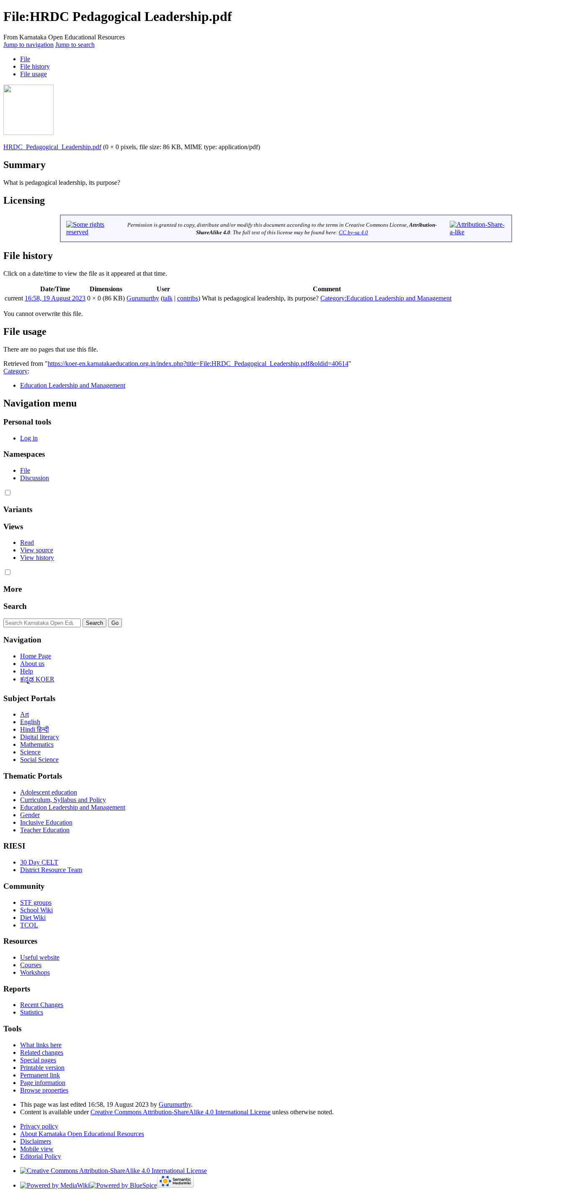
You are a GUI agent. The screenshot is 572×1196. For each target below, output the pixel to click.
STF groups (36, 902)
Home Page (35, 656)
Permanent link (40, 1075)
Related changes (41, 1052)
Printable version (42, 1067)
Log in (29, 438)
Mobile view (37, 1148)
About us (32, 663)
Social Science (39, 759)
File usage (33, 74)
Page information (42, 1082)
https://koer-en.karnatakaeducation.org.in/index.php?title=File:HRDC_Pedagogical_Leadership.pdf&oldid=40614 (198, 363)
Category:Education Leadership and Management (385, 298)
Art (24, 714)
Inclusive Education (46, 822)
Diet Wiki (33, 917)
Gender (30, 814)
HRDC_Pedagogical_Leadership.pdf (52, 146)
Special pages (38, 1060)
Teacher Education (45, 830)
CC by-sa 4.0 (353, 232)
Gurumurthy (175, 1104)
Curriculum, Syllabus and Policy (63, 799)
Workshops (35, 972)
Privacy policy (39, 1126)
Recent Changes (41, 1004)
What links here (41, 1044)
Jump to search (75, 44)
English (30, 721)
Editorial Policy (40, 1156)
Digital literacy (39, 736)
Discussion (34, 478)
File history (35, 66)
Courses (30, 964)
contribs (187, 298)
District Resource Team (51, 869)
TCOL (29, 925)
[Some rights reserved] (90, 232)
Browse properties (44, 1090)
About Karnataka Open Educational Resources (82, 1133)
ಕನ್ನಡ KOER (37, 679)
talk (168, 298)
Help (26, 671)
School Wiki (36, 910)
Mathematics (37, 744)
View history (37, 557)
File (25, 58)
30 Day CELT (39, 862)
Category (15, 371)
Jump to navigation (28, 44)
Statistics (31, 1012)
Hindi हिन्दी (34, 729)
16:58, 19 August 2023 (55, 298)
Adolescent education (48, 792)
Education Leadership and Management (72, 385)
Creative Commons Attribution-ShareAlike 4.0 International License (180, 1112)
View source (36, 550)
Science (30, 752)
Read (27, 542)
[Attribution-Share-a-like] (478, 232)
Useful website (39, 957)
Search (15, 606)
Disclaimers (35, 1141)
